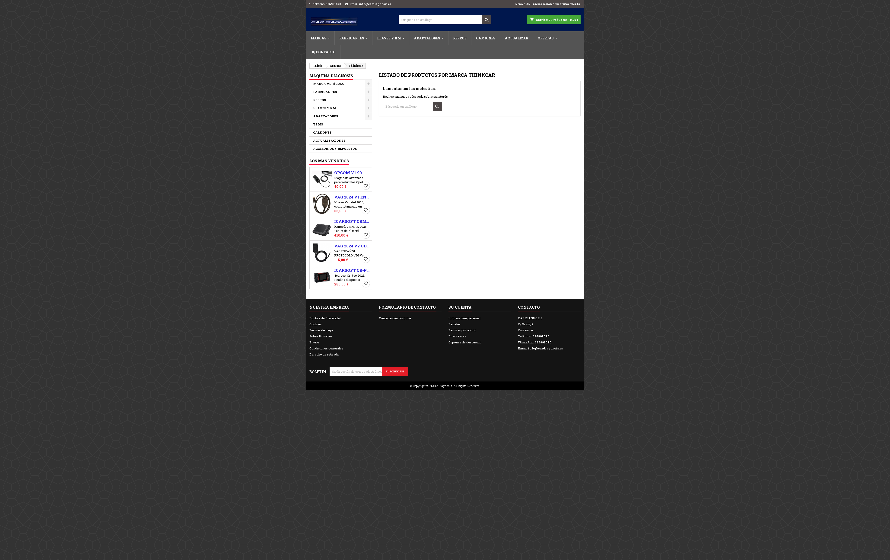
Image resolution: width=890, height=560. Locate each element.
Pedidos (454, 324)
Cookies (315, 324)
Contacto (529, 307)
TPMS (318, 124)
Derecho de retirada (324, 354)
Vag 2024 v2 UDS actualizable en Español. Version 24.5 (352, 246)
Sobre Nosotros (321, 336)
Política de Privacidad (325, 318)
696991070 (333, 4)
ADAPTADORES (325, 116)
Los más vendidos (329, 160)
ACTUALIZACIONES (329, 140)
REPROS (319, 100)
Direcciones (457, 336)
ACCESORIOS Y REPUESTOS (335, 149)
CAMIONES (322, 132)
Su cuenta (460, 307)
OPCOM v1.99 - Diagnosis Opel (352, 173)
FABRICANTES (325, 92)
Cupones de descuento (464, 342)
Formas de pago (321, 330)
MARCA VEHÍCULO (328, 84)
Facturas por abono (462, 330)
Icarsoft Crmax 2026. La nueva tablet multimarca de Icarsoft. (352, 221)
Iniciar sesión (541, 4)
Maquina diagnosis (331, 75)
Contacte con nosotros (395, 318)
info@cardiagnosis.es (375, 4)
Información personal (464, 318)
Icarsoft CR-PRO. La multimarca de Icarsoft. (352, 270)
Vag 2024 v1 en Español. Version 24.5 (352, 197)
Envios (314, 342)
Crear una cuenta (567, 4)
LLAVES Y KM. (325, 108)
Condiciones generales (326, 348)
